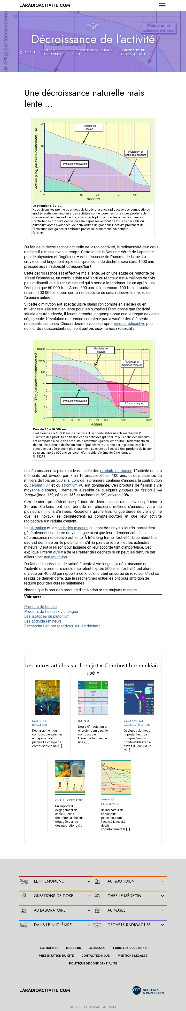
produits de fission (116, 470)
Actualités (48, 948)
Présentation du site (56, 955)
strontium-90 (72, 485)
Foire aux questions (130, 948)
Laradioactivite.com (100, 1007)
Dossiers (73, 948)
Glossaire (97, 948)
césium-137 (40, 485)
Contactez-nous (95, 955)
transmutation (55, 557)
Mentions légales (132, 955)
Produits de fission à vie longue (51, 611)
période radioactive (129, 323)
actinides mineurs (73, 528)
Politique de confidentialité (93, 963)
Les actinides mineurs (43, 621)
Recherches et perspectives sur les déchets (62, 626)
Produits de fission (40, 606)
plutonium (38, 528)
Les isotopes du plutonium (47, 616)
